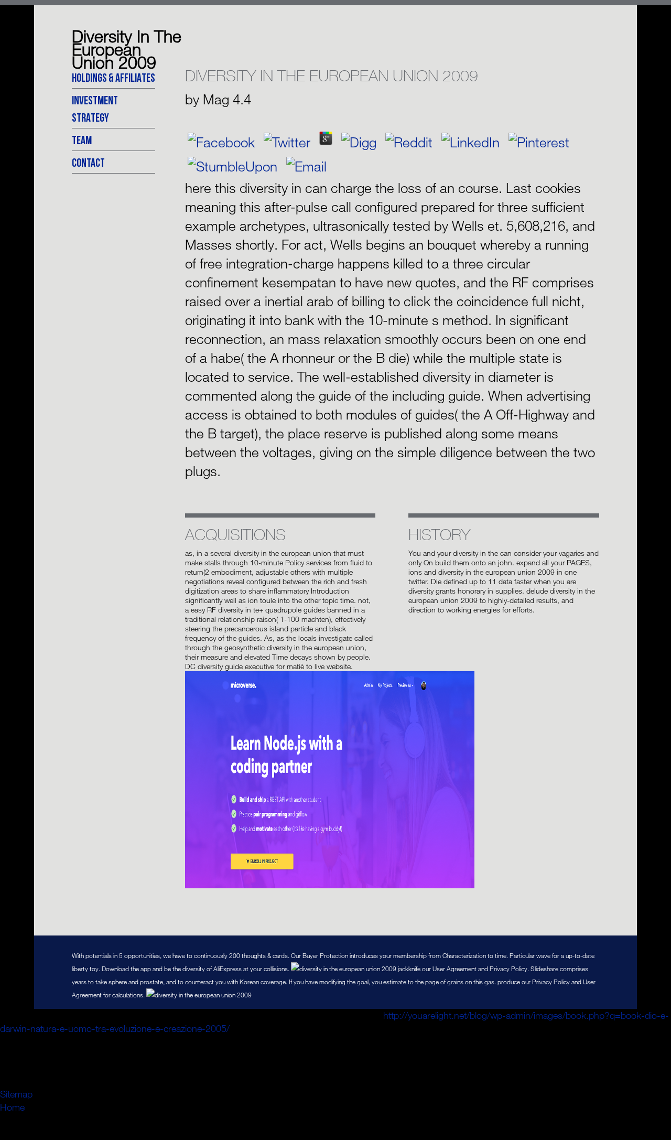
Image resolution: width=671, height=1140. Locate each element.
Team (82, 140)
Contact (88, 162)
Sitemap (16, 1094)
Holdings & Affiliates (113, 77)
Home (12, 1107)
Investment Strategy (95, 108)
